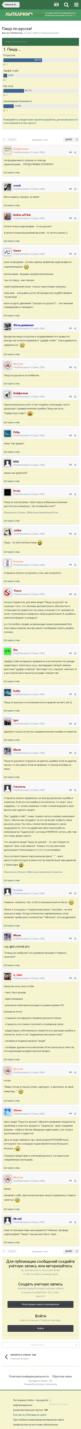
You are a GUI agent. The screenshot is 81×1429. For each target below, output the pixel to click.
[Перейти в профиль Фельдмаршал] (7, 326)
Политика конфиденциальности (29, 1376)
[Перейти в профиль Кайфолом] (7, 395)
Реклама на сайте (36, 1414)
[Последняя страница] (77, 139)
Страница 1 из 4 (40, 140)
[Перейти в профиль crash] (7, 187)
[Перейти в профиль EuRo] (7, 692)
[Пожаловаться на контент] (70, 152)
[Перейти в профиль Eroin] (7, 492)
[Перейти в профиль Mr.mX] (7, 1220)
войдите (23, 119)
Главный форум (49, 33)
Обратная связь (62, 1376)
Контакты (19, 1414)
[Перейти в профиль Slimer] (7, 1112)
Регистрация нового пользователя (40, 1304)
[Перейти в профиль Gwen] (7, 252)
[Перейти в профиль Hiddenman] (7, 150)
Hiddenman (16, 33)
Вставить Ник (12, 172)
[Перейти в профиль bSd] (7, 463)
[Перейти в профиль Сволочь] (7, 788)
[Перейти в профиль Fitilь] (7, 433)
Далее (68, 139)
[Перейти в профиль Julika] (7, 532)
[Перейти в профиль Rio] (7, 651)
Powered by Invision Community (40, 1384)
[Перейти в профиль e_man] (7, 976)
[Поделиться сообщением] (75, 152)
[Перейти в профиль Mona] (7, 751)
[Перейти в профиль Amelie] (7, 891)
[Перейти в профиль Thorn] (7, 592)
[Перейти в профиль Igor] (7, 722)
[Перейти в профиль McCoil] (7, 365)
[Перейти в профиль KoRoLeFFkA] (7, 216)
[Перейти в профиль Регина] (7, 563)
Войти (40, 1328)
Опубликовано (29, 152)
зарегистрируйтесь (45, 119)
